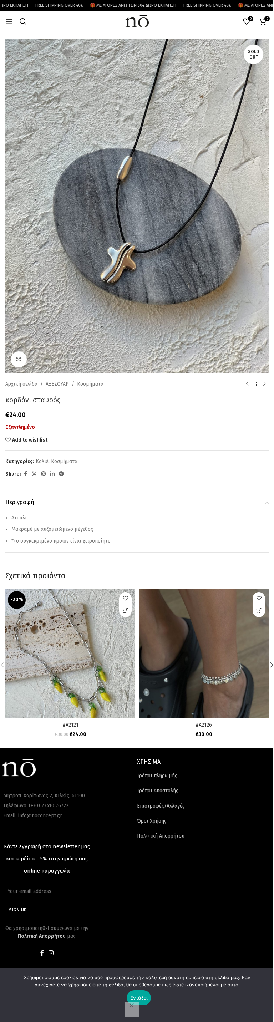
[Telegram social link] (61, 474)
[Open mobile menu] (9, 21)
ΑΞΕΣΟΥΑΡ (57, 384)
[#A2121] (70, 653)
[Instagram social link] (51, 953)
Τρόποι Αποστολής (157, 791)
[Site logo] (137, 21)
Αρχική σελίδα (21, 384)
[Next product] (264, 384)
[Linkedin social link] (52, 474)
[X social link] (34, 474)
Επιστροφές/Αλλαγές (161, 806)
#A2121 (70, 725)
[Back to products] (256, 384)
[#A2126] (204, 653)
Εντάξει (139, 998)
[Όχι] (132, 1009)
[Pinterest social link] (43, 474)
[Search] (23, 21)
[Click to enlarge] (19, 359)
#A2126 (204, 725)
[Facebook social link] (25, 474)
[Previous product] (247, 384)
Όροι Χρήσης (152, 821)
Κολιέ (42, 461)
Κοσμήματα (90, 384)
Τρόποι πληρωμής (157, 776)
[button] (125, 611)
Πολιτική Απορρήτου (160, 836)
